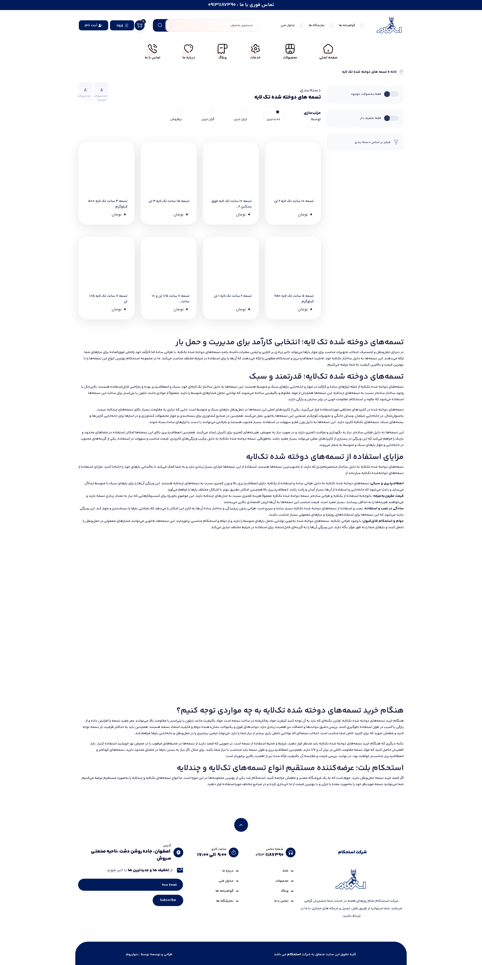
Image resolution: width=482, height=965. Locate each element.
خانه (393, 72)
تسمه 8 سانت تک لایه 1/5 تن (108, 298)
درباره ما (227, 870)
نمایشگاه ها (224, 901)
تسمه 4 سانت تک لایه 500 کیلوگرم (108, 204)
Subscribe (168, 900)
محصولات (281, 880)
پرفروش (176, 119)
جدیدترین (273, 119)
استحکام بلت (255, 778)
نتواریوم (132, 954)
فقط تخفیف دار (370, 118)
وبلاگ (284, 890)
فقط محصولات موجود (366, 94)
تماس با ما (281, 901)
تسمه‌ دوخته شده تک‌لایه (237, 439)
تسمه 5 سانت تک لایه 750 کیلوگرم (294, 298)
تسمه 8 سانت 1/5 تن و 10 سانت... (171, 298)
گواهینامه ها (224, 890)
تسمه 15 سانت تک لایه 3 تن (169, 201)
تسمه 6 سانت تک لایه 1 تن (233, 296)
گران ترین (208, 119)
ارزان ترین (240, 119)
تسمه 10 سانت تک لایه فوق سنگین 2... (231, 204)
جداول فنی (226, 880)
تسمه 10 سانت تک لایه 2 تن (294, 201)
